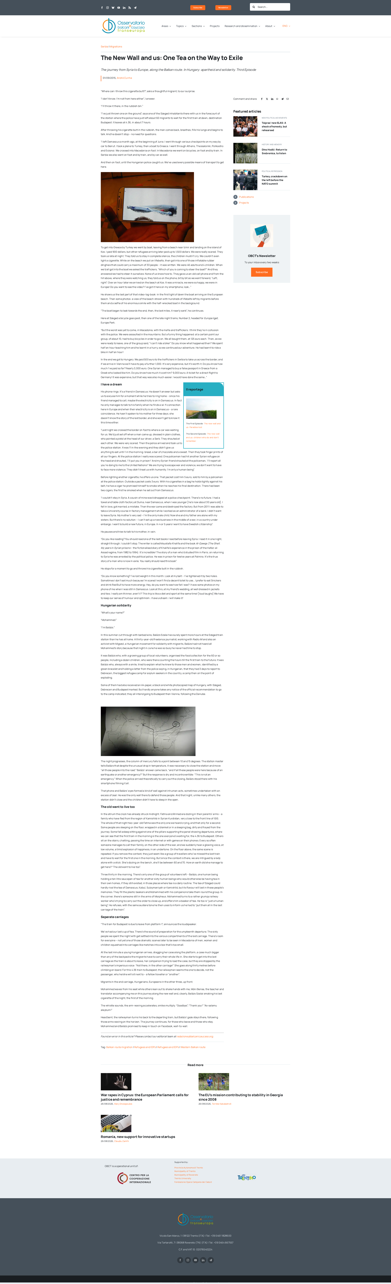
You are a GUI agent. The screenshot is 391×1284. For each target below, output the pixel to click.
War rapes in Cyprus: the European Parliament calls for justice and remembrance (145, 1097)
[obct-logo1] (124, 16)
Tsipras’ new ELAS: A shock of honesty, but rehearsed (274, 126)
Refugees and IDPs (145, 1047)
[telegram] (135, 7)
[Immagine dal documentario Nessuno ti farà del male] (245, 144)
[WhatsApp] (277, 99)
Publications (246, 197)
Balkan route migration (119, 1047)
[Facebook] (261, 99)
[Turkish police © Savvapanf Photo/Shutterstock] (245, 171)
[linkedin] (124, 7)
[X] (267, 99)
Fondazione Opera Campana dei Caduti (193, 1182)
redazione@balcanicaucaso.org (194, 1036)
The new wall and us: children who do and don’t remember (203, 437)
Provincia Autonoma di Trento (188, 1167)
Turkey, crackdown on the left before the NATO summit (274, 180)
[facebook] (102, 7)
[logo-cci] (135, 1172)
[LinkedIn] (272, 99)
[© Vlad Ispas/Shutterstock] (116, 1116)
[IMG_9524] (214, 1074)
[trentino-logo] (246, 1175)
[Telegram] (282, 99)
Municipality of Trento (185, 1171)
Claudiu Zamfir (121, 1141)
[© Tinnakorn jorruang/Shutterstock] (116, 1074)
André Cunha (124, 78)
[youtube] (118, 7)
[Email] (287, 99)
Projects (244, 202)
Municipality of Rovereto (186, 1174)
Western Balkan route (193, 1047)
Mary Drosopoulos (123, 1103)
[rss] (129, 7)
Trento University (182, 1178)
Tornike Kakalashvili (221, 1103)
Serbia (104, 46)
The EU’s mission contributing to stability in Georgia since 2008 (241, 1097)
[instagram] (107, 7)
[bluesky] (113, 7)
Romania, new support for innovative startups (138, 1136)
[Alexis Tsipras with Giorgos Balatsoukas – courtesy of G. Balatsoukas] (245, 117)
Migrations (116, 46)
